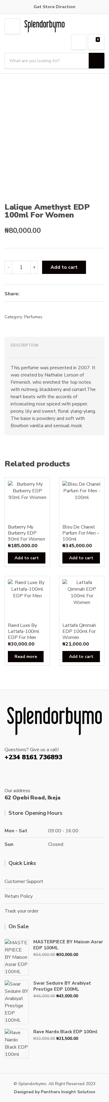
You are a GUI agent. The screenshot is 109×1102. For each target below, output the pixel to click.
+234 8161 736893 (33, 757)
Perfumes (33, 317)
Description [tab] (24, 345)
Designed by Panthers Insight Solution (54, 1092)
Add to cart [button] (27, 558)
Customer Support (24, 881)
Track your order (21, 911)
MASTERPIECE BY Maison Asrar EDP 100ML (68, 945)
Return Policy (19, 896)
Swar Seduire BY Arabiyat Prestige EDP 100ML (62, 986)
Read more (26, 656)
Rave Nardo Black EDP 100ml (65, 1032)
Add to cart (64, 267)
